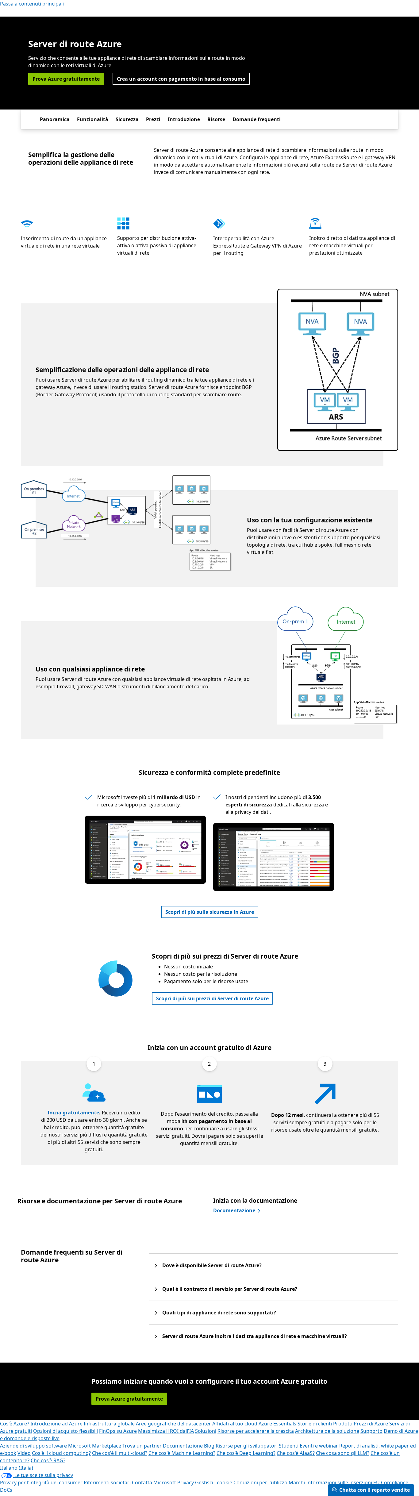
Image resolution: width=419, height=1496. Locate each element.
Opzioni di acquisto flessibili (65, 1431)
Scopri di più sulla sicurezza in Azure (209, 912)
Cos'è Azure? (14, 1423)
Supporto (371, 1431)
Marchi (297, 1482)
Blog (209, 1445)
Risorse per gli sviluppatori (247, 1445)
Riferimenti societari (107, 1482)
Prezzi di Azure (371, 1423)
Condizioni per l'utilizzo (260, 1482)
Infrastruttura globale (109, 1423)
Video (24, 1453)
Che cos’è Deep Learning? (246, 1453)
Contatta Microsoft (154, 1482)
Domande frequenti (257, 119)
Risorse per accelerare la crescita (255, 1431)
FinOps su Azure (118, 1431)
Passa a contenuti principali (32, 3)
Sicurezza (127, 119)
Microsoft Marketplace (94, 1445)
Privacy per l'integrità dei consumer (41, 1482)
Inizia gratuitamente (73, 1112)
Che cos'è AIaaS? (296, 1453)
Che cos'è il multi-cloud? (119, 1453)
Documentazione (234, 1210)
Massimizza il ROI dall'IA (166, 1431)
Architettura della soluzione (327, 1431)
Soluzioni (205, 1431)
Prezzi (153, 119)
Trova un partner (142, 1445)
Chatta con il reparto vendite (374, 1489)
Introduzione (184, 119)
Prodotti (342, 1423)
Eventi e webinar (319, 1445)
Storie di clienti (315, 1423)
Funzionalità (92, 119)
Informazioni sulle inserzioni (339, 1482)
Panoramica (55, 119)
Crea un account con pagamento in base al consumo (181, 78)
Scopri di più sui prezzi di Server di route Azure (212, 998)
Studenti (288, 1445)
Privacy (185, 1482)
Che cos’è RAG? (48, 1460)
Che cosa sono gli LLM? (342, 1453)
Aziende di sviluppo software (33, 1445)
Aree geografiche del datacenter (173, 1423)
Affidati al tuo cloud (234, 1423)
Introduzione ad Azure (56, 1423)
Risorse (216, 119)
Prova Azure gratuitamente (66, 78)
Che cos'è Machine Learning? (181, 1453)
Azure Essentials (277, 1423)
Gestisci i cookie (213, 1482)
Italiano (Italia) (16, 1467)
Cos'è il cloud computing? (61, 1453)
